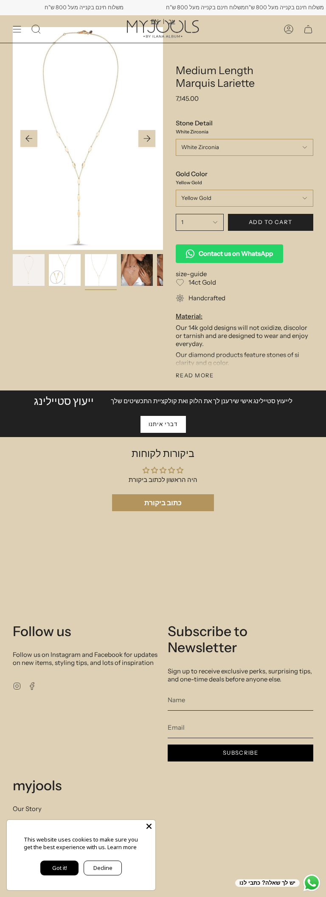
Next (146, 138)
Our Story (27, 809)
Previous (28, 138)
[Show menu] (16, 29)
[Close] (149, 826)
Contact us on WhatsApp (236, 253)
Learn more (122, 847)
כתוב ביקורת (163, 502)
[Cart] (308, 29)
